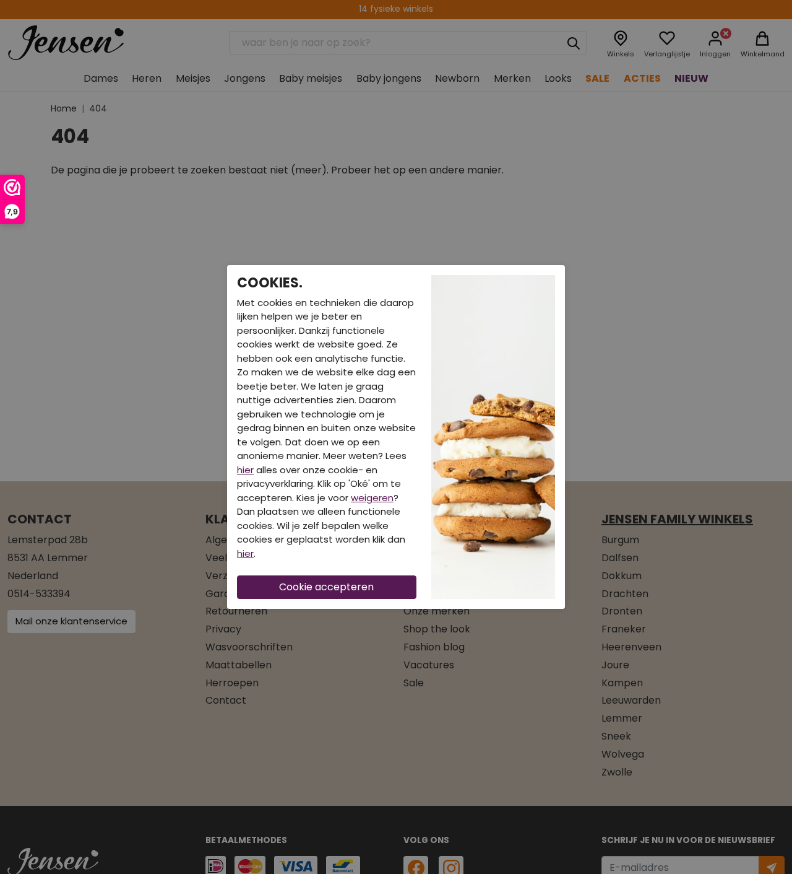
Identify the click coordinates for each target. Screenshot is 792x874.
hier (245, 469)
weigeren (372, 497)
